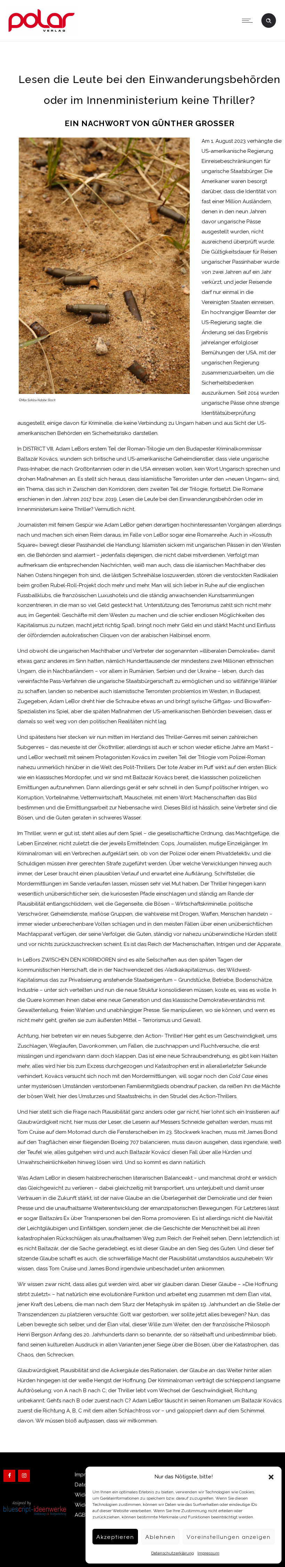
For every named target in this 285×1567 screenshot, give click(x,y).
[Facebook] (9, 1476)
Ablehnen (160, 1537)
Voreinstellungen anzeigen (229, 1537)
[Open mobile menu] (249, 20)
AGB (80, 1515)
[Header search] (268, 20)
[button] (271, 1477)
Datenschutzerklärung (172, 1553)
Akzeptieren (115, 1537)
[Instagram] (24, 1476)
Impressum (208, 1553)
